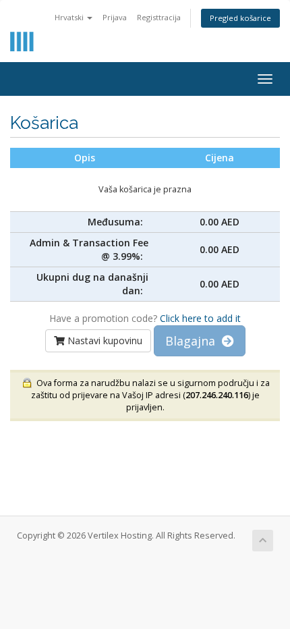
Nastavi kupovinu (103, 340)
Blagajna (193, 341)
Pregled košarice (240, 18)
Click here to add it (200, 318)
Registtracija (159, 17)
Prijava (115, 17)
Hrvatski (70, 17)
